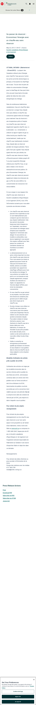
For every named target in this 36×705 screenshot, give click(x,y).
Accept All (18, 701)
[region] (18, 691)
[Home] (8, 3)
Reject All (18, 696)
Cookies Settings (18, 691)
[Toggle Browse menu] (29, 10)
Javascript (6, 501)
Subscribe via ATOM (9, 498)
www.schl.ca (15, 428)
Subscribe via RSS (8, 495)
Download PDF (7, 493)
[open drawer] (33, 4)
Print (4, 490)
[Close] (34, 680)
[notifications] (30, 4)
